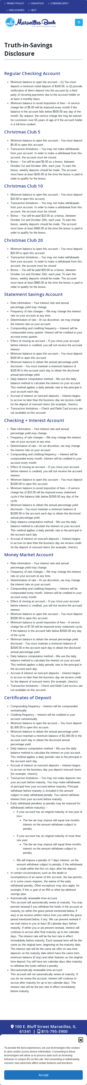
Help (33, 10)
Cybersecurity (59, 3)
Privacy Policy (15, 3)
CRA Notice (37, 3)
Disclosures (16, 10)
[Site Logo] (30, 22)
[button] (81, 1039)
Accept (43, 1075)
